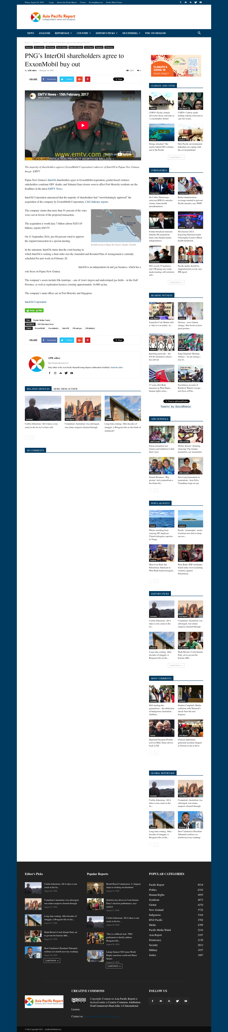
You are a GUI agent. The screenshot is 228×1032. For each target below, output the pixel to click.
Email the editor (116, 367)
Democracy (155, 940)
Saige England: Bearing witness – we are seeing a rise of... (189, 356)
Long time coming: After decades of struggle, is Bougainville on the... (160, 654)
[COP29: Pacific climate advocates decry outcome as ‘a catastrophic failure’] (161, 101)
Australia (29, 419)
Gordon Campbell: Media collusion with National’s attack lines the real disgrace (189, 710)
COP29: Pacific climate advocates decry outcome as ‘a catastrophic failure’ (161, 115)
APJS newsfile (155, 441)
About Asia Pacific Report (67, 2)
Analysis (44, 33)
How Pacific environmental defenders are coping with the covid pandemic (190, 146)
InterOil (52, 180)
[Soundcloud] (62, 373)
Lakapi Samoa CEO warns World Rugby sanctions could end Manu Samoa (121, 955)
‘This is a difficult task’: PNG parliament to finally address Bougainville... (119, 937)
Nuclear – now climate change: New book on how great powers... (190, 325)
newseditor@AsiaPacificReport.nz (102, 1016)
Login (51, 2)
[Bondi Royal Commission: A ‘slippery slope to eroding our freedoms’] (95, 888)
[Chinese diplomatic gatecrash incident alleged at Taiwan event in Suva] (190, 728)
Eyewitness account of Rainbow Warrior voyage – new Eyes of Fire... (190, 387)
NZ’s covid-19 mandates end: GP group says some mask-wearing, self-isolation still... (161, 270)
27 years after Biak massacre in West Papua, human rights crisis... (160, 387)
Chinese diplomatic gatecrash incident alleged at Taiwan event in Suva (190, 742)
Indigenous (155, 914)
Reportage (62, 33)
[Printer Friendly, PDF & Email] (34, 310)
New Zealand (156, 909)
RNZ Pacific (155, 920)
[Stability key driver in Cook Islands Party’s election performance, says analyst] (95, 904)
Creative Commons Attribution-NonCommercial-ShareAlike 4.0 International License (106, 1005)
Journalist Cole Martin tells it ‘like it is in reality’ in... (161, 324)
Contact (83, 2)
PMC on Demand (155, 33)
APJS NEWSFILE (159, 419)
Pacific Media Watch (160, 930)
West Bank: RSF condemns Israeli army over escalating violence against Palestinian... (190, 569)
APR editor (32, 70)
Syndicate (154, 899)
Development (39, 47)
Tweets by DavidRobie (176, 406)
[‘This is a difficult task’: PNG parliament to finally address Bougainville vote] (95, 938)
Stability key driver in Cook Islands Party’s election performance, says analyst (122, 903)
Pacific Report (62, 47)
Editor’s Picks (105, 33)
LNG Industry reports (96, 201)
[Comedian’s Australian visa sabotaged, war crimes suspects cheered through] (83, 408)
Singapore (99, 47)
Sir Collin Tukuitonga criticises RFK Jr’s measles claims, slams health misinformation (161, 202)
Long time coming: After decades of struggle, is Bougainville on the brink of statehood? (123, 427)
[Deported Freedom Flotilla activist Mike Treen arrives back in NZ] (161, 728)
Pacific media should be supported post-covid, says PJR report (190, 268)
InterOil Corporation (35, 301)
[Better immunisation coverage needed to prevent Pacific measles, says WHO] (190, 186)
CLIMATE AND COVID (163, 85)
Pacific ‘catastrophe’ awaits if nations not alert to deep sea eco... (190, 533)
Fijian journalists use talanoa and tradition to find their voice (161, 448)
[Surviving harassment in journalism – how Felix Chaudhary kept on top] (190, 465)
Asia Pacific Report (125, 998)
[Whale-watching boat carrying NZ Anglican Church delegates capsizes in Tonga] (161, 518)
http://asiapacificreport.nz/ (58, 363)
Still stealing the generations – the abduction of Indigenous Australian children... (161, 710)
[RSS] (190, 2)
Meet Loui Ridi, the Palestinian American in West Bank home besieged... (161, 567)
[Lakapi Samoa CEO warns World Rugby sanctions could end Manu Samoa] (95, 956)
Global (152, 526)
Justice (152, 955)
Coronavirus (154, 193)
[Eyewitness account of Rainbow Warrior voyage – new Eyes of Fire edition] (190, 373)
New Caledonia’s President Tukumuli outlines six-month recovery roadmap (190, 834)
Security (153, 945)
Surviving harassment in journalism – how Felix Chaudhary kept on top (189, 480)
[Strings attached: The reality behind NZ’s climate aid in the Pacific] (161, 132)
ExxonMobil (40, 328)
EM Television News (46, 324)
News (30, 33)
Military (153, 950)
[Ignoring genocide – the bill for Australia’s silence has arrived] (161, 342)
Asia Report (89, 47)
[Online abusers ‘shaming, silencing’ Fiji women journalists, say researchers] (190, 434)
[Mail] (185, 2)
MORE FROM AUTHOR (65, 388)
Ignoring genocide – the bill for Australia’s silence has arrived (160, 356)
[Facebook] (180, 2)
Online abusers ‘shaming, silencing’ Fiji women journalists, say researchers (190, 448)
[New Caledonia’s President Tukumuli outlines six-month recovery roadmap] (190, 820)
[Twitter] (195, 2)
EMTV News (55, 188)
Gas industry (53, 328)
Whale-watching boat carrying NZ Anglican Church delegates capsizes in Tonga (161, 535)
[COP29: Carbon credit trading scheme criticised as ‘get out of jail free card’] (190, 101)
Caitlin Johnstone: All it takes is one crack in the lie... (160, 623)
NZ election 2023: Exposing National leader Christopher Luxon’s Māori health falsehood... (190, 236)
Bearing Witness (185, 380)
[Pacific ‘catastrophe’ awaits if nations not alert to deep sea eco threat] (190, 518)
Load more (175, 157)
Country (82, 33)
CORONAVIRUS (159, 170)
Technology (109, 47)
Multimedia (130, 33)
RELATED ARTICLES (38, 388)
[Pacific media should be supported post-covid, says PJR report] (190, 254)
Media (152, 925)
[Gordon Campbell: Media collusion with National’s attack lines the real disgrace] (190, 694)
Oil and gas (77, 328)
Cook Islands (184, 647)
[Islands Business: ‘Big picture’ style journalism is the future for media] (161, 465)
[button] (199, 33)
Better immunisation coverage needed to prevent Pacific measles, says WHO (190, 200)
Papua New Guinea (75, 47)
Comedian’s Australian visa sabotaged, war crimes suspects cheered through (190, 623)
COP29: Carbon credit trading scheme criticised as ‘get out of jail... (190, 115)
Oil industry (90, 328)
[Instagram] (56, 373)
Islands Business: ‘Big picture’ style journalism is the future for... (161, 480)
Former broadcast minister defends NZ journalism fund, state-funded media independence (160, 236)
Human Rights (156, 894)
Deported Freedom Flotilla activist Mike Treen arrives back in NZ (161, 742)
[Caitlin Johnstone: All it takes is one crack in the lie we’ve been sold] (43, 408)
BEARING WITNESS (161, 295)
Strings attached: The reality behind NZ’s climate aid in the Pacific (161, 146)
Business (29, 47)
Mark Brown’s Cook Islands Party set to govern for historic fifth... (190, 654)
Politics (153, 889)
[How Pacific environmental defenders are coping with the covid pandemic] (190, 132)
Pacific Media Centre (114, 2)
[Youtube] (200, 2)
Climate (153, 108)
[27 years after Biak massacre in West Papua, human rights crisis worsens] (161, 373)
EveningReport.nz (96, 2)
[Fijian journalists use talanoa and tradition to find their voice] (161, 434)
